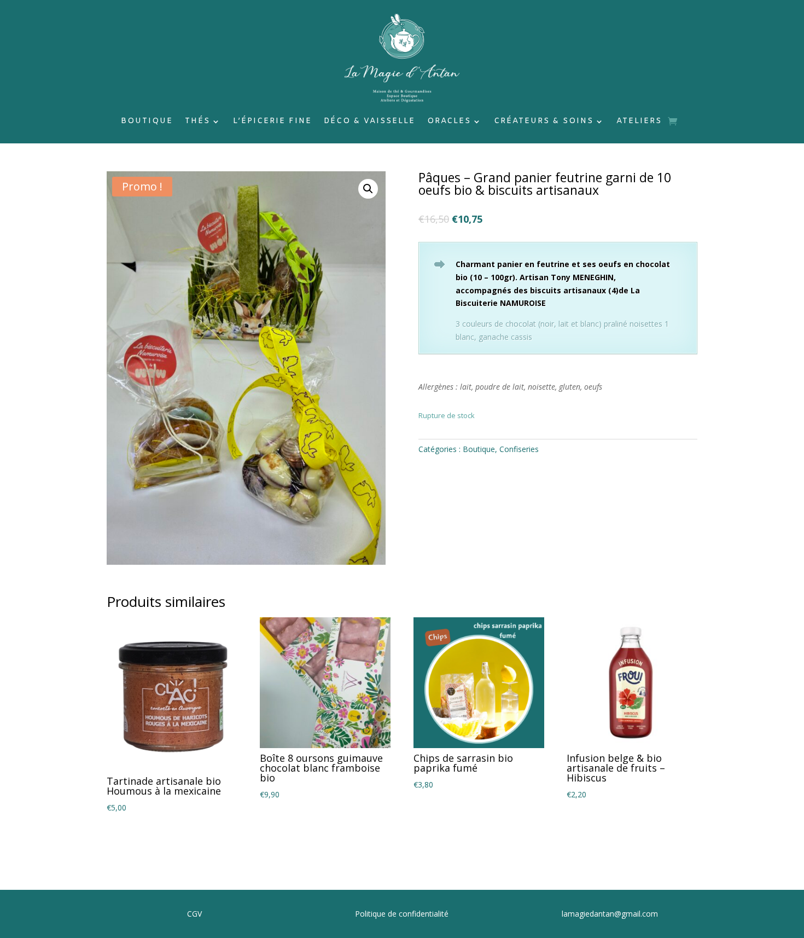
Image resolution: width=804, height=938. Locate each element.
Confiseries (519, 449)
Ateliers (639, 122)
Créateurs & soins (543, 122)
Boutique (147, 122)
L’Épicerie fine (272, 122)
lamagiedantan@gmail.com (610, 913)
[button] (368, 189)
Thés (197, 122)
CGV (194, 913)
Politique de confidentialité (401, 913)
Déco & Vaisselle (369, 122)
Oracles (449, 122)
